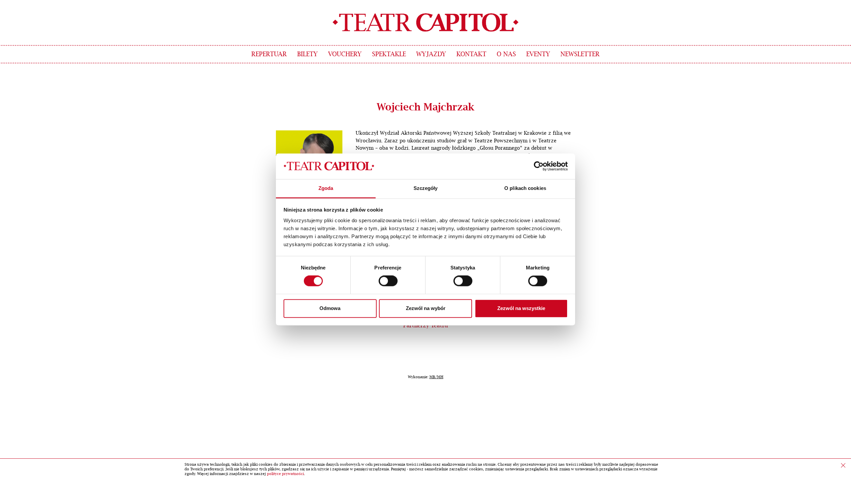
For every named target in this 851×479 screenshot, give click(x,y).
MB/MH (436, 377)
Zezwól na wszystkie (521, 308)
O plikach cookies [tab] (525, 188)
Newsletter (580, 54)
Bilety (307, 54)
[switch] (388, 281)
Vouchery (345, 54)
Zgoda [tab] (325, 188)
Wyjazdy (431, 54)
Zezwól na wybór (425, 308)
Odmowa (329, 308)
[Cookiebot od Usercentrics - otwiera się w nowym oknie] (539, 166)
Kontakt (471, 54)
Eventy (538, 54)
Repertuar (269, 54)
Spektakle (389, 54)
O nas (506, 54)
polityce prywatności (285, 473)
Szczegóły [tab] (426, 188)
